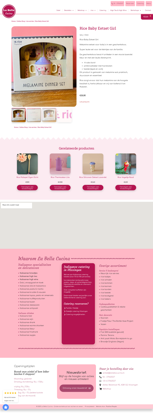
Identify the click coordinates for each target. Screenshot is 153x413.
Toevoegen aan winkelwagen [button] (27, 188)
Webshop (81, 10)
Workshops (135, 10)
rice (92, 10)
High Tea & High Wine (118, 10)
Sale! (58, 10)
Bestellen (68, 10)
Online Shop (21, 21)
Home (13, 21)
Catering (103, 10)
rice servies (30, 21)
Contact (148, 10)
